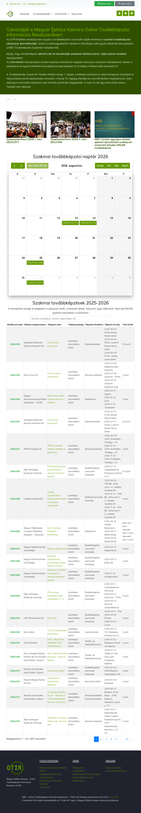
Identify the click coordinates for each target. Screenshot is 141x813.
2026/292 (15, 421)
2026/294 (15, 375)
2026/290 (15, 471)
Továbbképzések (41, 13)
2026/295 (15, 344)
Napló (125, 165)
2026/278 (15, 681)
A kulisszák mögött (56, 671)
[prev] (14, 166)
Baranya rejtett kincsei (57, 548)
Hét (109, 165)
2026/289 (15, 499)
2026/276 (15, 721)
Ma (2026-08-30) (38, 165)
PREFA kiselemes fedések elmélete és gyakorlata (56, 449)
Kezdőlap (24, 13)
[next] (21, 166)
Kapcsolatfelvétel (113, 768)
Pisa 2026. (52, 618)
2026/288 (15, 531)
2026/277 (15, 697)
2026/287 (15, 548)
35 (127, 739)
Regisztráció (125, 4)
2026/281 (15, 643)
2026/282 (15, 632)
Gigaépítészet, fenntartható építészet (54, 681)
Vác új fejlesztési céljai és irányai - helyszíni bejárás (57, 656)
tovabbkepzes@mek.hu (36, 4)
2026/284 (15, 596)
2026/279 (15, 671)
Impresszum (45, 787)
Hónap (100, 165)
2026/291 (15, 449)
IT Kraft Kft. (113, 797)
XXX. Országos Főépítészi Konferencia (54, 531)
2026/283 (15, 618)
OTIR (8, 99)
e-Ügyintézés (78, 771)
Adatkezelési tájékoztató (50, 774)
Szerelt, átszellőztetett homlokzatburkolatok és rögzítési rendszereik (57, 499)
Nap (116, 165)
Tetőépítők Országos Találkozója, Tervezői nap (57, 721)
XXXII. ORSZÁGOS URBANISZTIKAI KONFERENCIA (55, 642)
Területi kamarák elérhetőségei (86, 774)
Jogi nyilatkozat (46, 777)
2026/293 (15, 399)
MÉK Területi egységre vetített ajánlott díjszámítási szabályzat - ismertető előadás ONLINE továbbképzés (114, 143)
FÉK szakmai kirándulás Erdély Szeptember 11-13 (55, 595)
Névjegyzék (78, 768)
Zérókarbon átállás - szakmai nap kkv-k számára (56, 399)
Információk (61, 13)
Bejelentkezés (105, 4)
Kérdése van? (15, 4)
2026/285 (15, 575)
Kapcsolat (77, 13)
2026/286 (15, 561)
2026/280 (15, 657)
